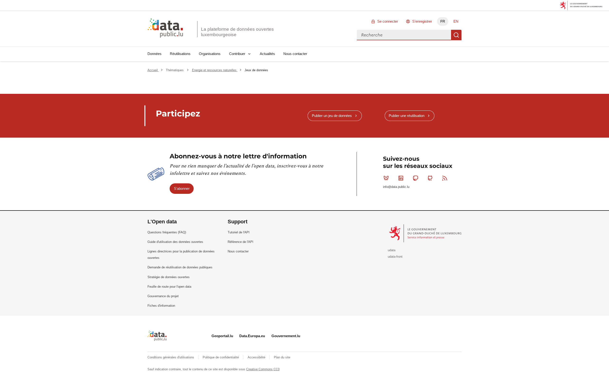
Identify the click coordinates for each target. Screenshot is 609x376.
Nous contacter (295, 54)
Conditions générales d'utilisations (171, 357)
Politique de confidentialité (221, 357)
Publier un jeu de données (332, 116)
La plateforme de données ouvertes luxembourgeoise (237, 32)
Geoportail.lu (222, 336)
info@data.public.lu (396, 187)
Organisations (210, 54)
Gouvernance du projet (163, 296)
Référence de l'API (240, 242)
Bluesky (386, 178)
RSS (445, 178)
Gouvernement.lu (285, 336)
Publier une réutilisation (406, 116)
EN (455, 21)
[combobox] (404, 35)
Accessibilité (257, 357)
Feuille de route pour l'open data (169, 286)
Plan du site (282, 357)
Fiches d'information (161, 305)
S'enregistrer (422, 21)
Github (430, 178)
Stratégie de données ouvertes (168, 277)
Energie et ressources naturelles (214, 70)
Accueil (153, 70)
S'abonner (182, 188)
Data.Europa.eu (252, 336)
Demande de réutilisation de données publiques (179, 267)
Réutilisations (180, 54)
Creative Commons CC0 (263, 369)
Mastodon (415, 178)
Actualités (267, 54)
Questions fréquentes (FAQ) (166, 232)
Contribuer (237, 54)
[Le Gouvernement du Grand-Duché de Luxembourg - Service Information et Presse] (426, 233)
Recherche (456, 35)
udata (391, 250)
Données (154, 54)
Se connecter (387, 21)
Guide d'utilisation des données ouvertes (175, 242)
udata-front (395, 256)
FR (442, 21)
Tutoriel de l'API (239, 232)
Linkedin (401, 178)
